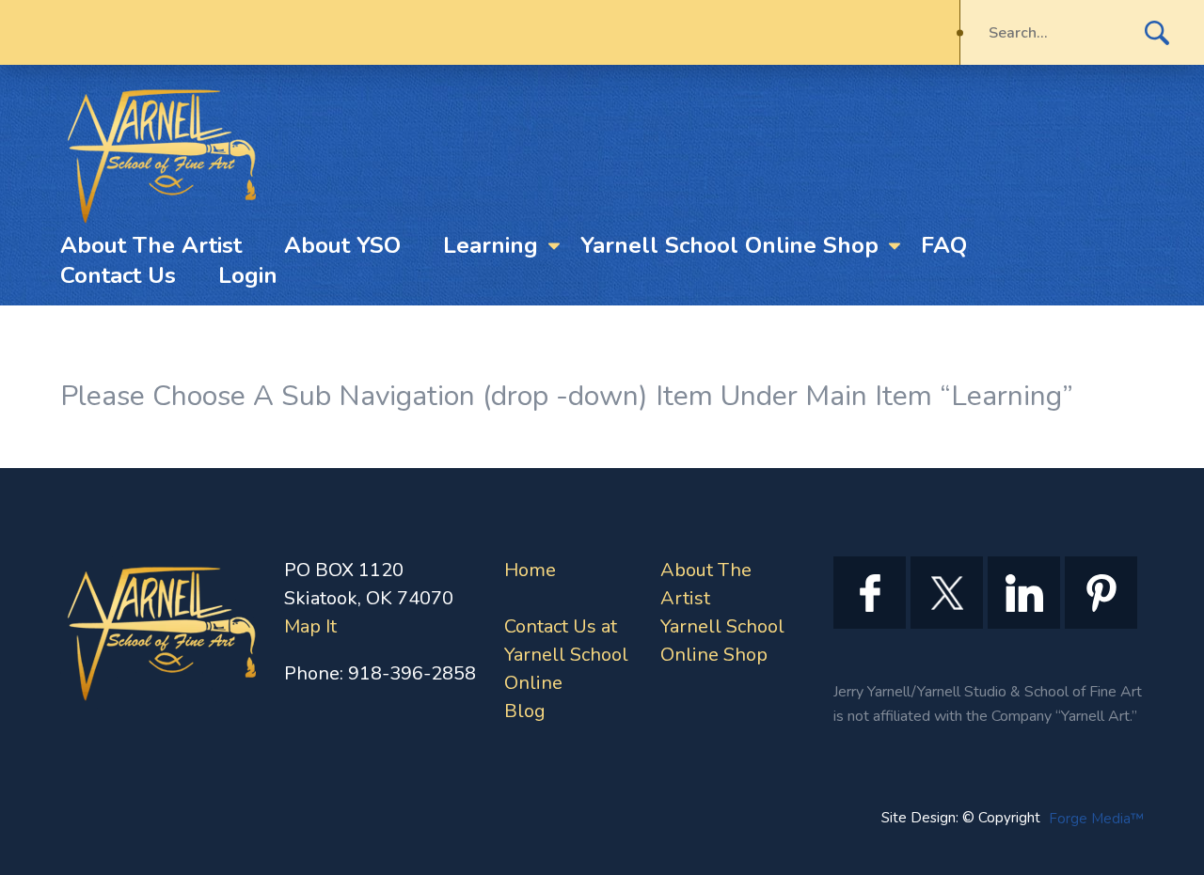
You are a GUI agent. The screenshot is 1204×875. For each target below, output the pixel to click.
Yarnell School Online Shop (729, 245)
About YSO (342, 245)
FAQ (944, 245)
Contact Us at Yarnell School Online (566, 654)
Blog (525, 711)
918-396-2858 (412, 673)
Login (247, 275)
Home (530, 570)
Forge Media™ (1096, 818)
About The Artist (151, 245)
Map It (310, 626)
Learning (490, 245)
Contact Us (118, 275)
